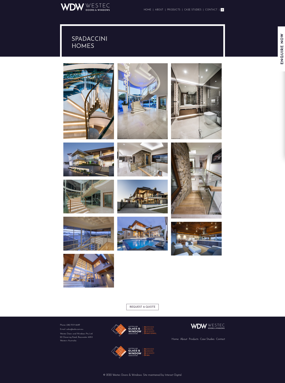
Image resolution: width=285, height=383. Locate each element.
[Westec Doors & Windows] (85, 7)
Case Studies (207, 339)
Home (175, 339)
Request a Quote (142, 307)
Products (193, 339)
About (183, 339)
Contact (220, 339)
